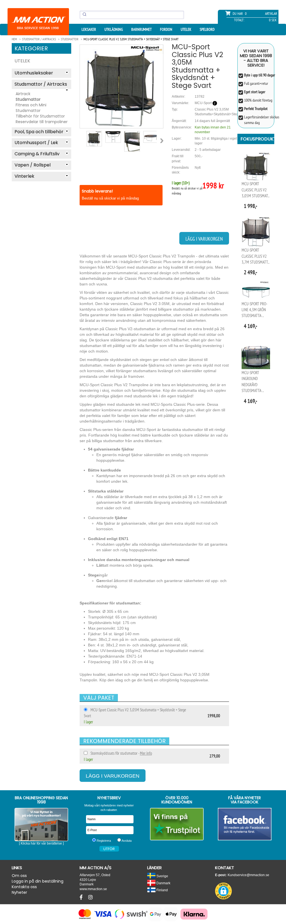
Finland (162, 890)
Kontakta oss (24, 887)
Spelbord (207, 29)
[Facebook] (82, 897)
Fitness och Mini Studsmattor (31, 107)
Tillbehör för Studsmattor (40, 116)
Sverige (162, 876)
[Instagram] (90, 897)
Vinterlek (24, 176)
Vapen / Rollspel (33, 165)
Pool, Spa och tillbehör (39, 131)
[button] (223, 891)
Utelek (186, 29)
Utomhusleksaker (34, 73)
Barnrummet (141, 29)
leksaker (89, 29)
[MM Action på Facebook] (245, 824)
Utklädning (113, 29)
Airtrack (23, 94)
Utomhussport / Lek (36, 142)
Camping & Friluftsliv (37, 154)
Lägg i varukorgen (204, 239)
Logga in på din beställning (37, 881)
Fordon (166, 29)
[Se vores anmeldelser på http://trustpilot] (177, 824)
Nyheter (19, 892)
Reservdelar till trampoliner (42, 122)
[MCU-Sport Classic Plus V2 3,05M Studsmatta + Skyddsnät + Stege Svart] (121, 85)
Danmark (163, 883)
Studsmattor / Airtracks (41, 84)
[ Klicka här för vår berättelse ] (41, 843)
